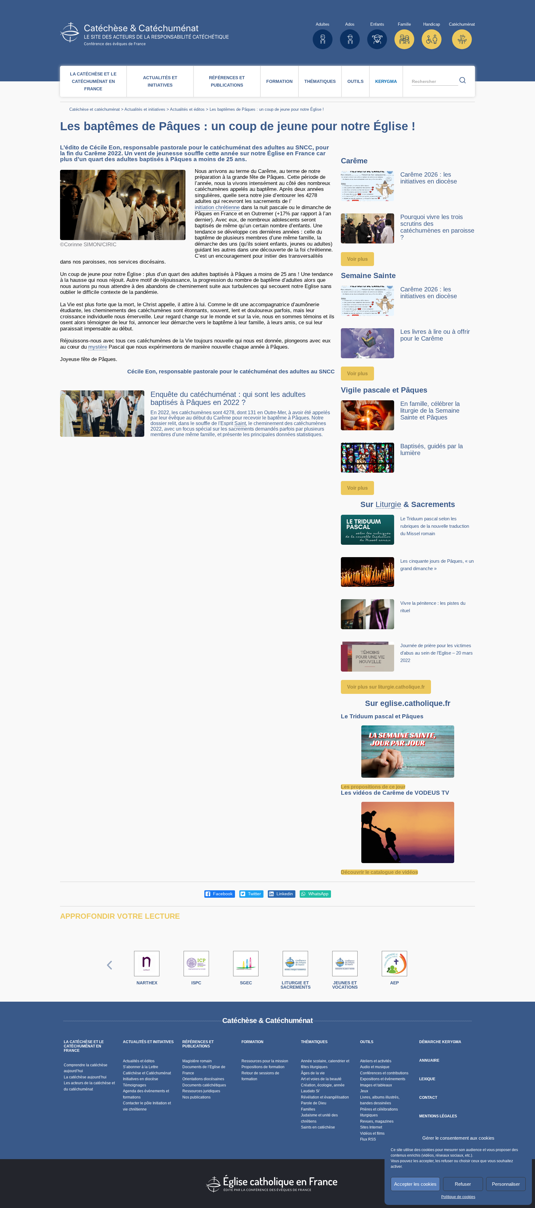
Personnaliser (506, 1184)
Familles (308, 1109)
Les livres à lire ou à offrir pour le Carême (435, 335)
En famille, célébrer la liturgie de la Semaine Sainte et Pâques (430, 410)
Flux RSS (368, 1139)
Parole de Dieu (313, 1103)
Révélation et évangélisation (325, 1097)
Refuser (463, 1184)
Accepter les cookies (415, 1184)
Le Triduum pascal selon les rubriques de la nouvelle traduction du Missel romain (434, 526)
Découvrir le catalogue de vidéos (379, 872)
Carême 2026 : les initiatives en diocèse (428, 178)
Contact (428, 1097)
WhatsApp (317, 894)
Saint (240, 423)
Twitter (254, 894)
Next (425, 971)
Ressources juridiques (201, 1091)
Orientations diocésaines (203, 1079)
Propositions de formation (263, 1067)
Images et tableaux (376, 1085)
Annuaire (429, 1060)
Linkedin (284, 894)
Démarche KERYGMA (440, 1042)
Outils (355, 81)
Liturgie (388, 505)
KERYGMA (386, 81)
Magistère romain (197, 1061)
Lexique (427, 1079)
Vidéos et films (372, 1133)
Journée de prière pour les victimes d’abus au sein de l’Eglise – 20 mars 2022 (436, 653)
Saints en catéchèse (318, 1127)
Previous (109, 971)
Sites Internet (371, 1127)
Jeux (364, 1091)
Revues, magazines (377, 1121)
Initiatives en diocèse (140, 1079)
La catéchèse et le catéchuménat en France (93, 81)
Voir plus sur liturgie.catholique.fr (386, 687)
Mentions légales (438, 1116)
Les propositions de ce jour (373, 786)
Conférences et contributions (384, 1073)
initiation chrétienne (217, 207)
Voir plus (357, 259)
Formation (279, 81)
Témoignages (134, 1085)
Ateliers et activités (375, 1061)
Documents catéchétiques (204, 1085)
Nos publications (196, 1097)
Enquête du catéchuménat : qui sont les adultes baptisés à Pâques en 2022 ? (228, 398)
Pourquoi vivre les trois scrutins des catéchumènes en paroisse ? (437, 227)
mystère (97, 347)
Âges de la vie (313, 1073)
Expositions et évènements (382, 1079)
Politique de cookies (458, 1197)
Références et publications (227, 81)
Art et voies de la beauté (321, 1079)
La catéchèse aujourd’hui (85, 1077)
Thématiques (320, 81)
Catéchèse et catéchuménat (94, 109)
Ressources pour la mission (264, 1061)
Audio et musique (374, 1067)
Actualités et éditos (187, 109)
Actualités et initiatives (160, 81)
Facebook (222, 894)
